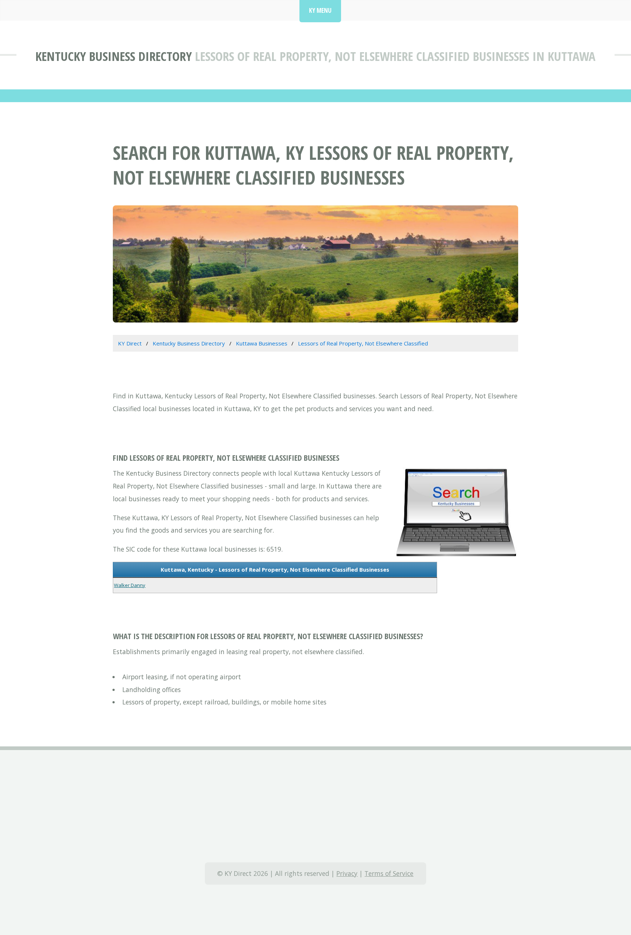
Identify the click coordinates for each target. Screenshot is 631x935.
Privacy (346, 873)
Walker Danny (129, 585)
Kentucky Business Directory (113, 56)
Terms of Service (388, 873)
